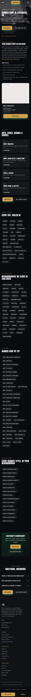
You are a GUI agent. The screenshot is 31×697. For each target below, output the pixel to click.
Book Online (15, 2)
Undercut (18, 232)
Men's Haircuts (5, 634)
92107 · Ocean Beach (7, 390)
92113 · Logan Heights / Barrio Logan (11, 397)
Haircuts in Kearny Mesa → (9, 513)
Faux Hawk (13, 239)
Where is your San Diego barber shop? (13, 576)
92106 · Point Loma (22, 386)
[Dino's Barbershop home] (2, 2)
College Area (22, 318)
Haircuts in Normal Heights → (10, 473)
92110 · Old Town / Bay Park (9, 386)
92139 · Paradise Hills (19, 420)
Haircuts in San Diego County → (10, 469)
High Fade (12, 224)
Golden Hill (24, 295)
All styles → (6, 261)
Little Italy (6, 303)
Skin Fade (5, 221)
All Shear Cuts (17, 247)
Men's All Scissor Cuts (20, 250)
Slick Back (12, 235)
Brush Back (21, 258)
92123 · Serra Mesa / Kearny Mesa (10, 412)
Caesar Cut (20, 239)
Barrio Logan (6, 325)
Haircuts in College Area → (9, 509)
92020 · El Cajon (17, 442)
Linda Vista (21, 310)
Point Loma (14, 303)
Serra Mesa (5, 314)
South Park (5, 299)
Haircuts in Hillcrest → (9, 484)
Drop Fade (5, 243)
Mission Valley (15, 292)
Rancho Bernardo (7, 336)
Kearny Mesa (14, 314)
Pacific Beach (6, 306)
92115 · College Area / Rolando (10, 372)
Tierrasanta (19, 332)
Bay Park (5, 310)
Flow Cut (21, 254)
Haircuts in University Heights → (11, 480)
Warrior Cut (12, 258)
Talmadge (13, 288)
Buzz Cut (5, 228)
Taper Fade (12, 221)
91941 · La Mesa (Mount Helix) (9, 431)
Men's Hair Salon (14, 243)
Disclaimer (23, 689)
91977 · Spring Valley (7, 438)
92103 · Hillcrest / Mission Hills (10, 364)
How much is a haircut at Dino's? (11, 585)
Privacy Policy (8, 689)
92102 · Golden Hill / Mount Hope (10, 375)
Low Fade (20, 221)
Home (3, 36)
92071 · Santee (6, 445)
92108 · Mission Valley (8, 383)
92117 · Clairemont (7, 420)
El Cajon (5, 332)
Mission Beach (15, 306)
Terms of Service (16, 689)
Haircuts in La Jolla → (8, 520)
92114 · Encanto (6, 401)
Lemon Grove (12, 329)
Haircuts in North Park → (9, 476)
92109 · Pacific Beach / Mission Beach (11, 394)
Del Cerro (5, 318)
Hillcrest (21, 288)
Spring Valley (21, 329)
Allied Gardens (23, 314)
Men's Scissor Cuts (7, 250)
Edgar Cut (5, 239)
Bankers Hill (15, 295)
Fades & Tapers (5, 639)
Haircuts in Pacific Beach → (9, 517)
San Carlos (13, 318)
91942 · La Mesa (22, 431)
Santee (11, 332)
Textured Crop (21, 228)
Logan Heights (20, 321)
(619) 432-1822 (5, 627)
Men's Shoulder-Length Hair (9, 254)
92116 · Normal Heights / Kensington (11, 357)
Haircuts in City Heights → (9, 502)
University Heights (7, 284)
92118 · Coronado (19, 438)
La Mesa (4, 329)
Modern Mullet (21, 235)
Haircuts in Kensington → (9, 487)
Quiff (12, 232)
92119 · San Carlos (7, 408)
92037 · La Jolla (6, 442)
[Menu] (28, 2)
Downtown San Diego (16, 299)
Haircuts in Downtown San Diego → (11, 498)
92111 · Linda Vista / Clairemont (10, 416)
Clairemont (12, 310)
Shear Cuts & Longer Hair (8, 637)
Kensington (5, 288)
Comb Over (12, 228)
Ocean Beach (23, 303)
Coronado (14, 325)
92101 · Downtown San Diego (9, 379)
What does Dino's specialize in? (11, 581)
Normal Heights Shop (7, 622)
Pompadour (5, 232)
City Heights (6, 292)
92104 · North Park (7, 360)
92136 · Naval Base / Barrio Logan (10, 423)
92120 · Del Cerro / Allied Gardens (11, 405)
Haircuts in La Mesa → (8, 495)
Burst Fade (19, 224)
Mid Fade (5, 224)
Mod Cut (5, 258)
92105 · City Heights (7, 368)
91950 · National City (20, 434)
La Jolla (24, 306)
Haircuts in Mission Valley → (10, 491)
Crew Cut (5, 235)
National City (23, 325)
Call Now (23, 694)
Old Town (24, 292)
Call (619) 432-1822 (20, 28)
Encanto (12, 321)
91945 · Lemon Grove (7, 434)
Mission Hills (6, 295)
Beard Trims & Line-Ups (7, 641)
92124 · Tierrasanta (7, 427)
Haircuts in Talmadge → (8, 506)
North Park (17, 284)
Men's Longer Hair (7, 247)
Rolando (5, 321)
